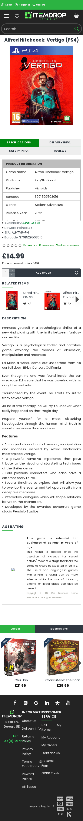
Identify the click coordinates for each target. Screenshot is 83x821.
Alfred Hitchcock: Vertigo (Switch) (31, 293)
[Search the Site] (76, 28)
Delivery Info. (60, 142)
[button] (6, 299)
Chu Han (21, 680)
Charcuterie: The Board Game (63, 680)
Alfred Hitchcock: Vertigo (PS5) (72, 293)
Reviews (60, 151)
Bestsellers (59, 629)
